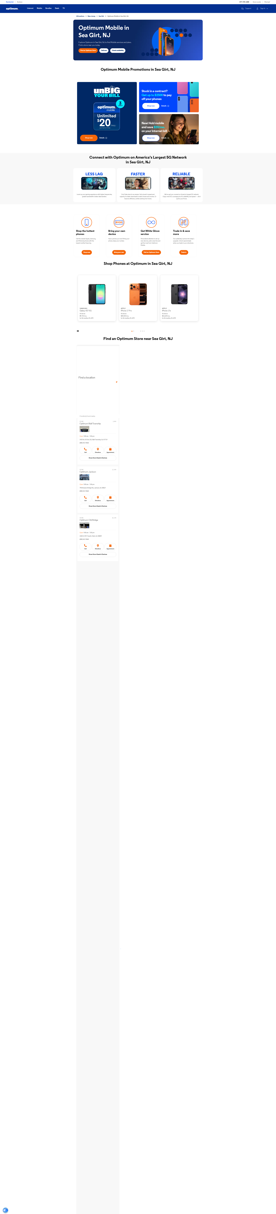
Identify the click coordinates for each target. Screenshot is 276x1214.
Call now (104, 50)
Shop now (86, 252)
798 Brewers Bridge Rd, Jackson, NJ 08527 (93, 488)
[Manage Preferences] (5, 1210)
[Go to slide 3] (135, 331)
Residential (10, 2)
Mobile (39, 8)
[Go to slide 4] (140, 331)
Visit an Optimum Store (151, 252)
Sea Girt (101, 16)
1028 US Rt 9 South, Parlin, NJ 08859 (91, 536)
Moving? (267, 2)
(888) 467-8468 (84, 443)
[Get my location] (116, 382)
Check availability (118, 50)
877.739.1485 (244, 2)
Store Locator (257, 2)
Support (248, 8)
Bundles (48, 8)
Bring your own (119, 252)
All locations (80, 16)
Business (19, 2)
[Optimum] (12, 8)
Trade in (183, 252)
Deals (57, 8)
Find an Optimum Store (88, 50)
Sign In (262, 8)
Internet (30, 8)
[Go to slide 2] (133, 331)
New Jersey (91, 16)
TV (64, 8)
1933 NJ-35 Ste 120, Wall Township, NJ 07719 (93, 440)
